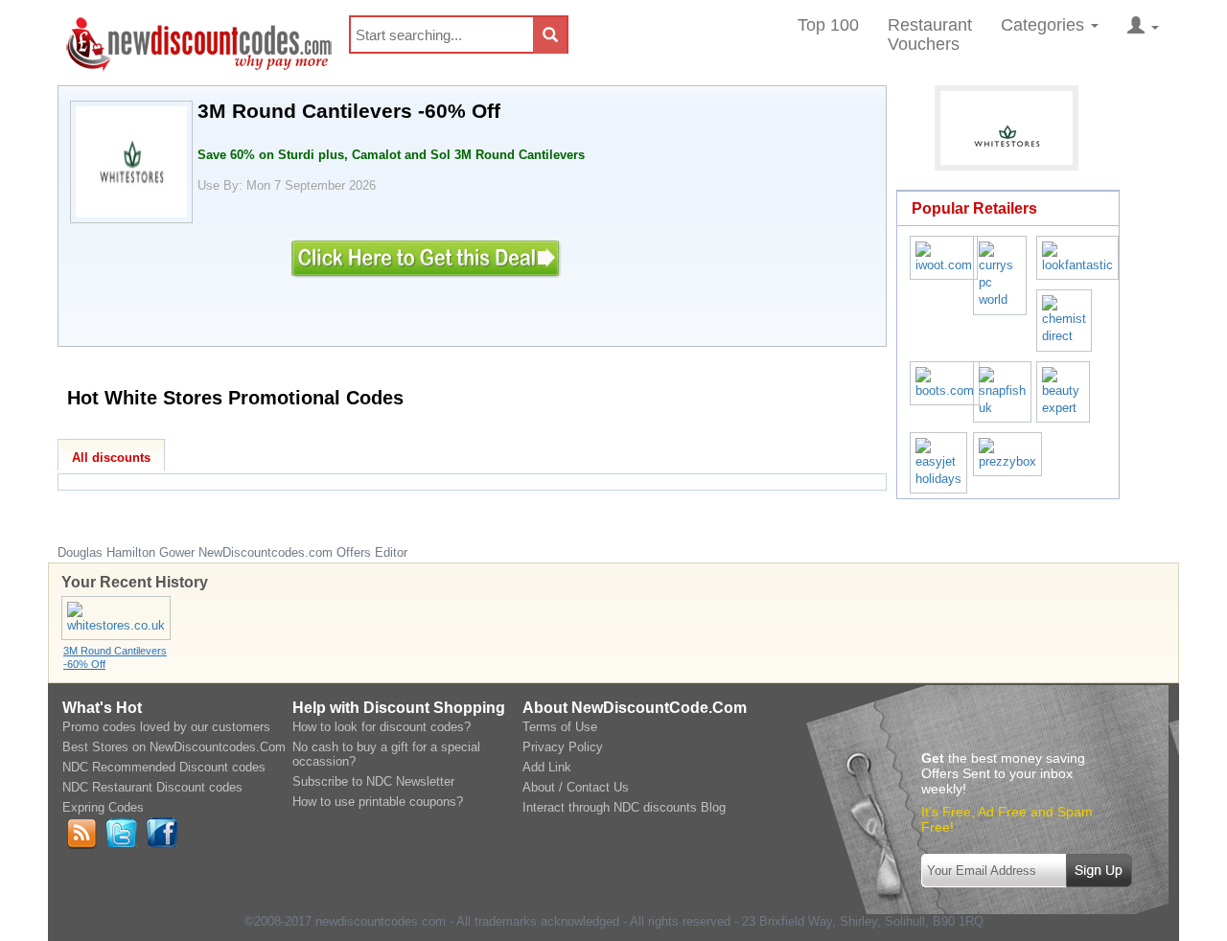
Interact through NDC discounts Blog (624, 807)
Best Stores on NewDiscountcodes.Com (174, 747)
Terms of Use (559, 727)
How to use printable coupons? (377, 801)
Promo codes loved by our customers (166, 727)
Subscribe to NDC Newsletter (373, 781)
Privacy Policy (562, 747)
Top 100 (828, 24)
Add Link (546, 767)
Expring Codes (103, 807)
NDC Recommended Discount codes (164, 767)
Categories (1045, 24)
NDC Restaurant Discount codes (152, 787)
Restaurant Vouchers (930, 34)
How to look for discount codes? (381, 727)
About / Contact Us (575, 787)
